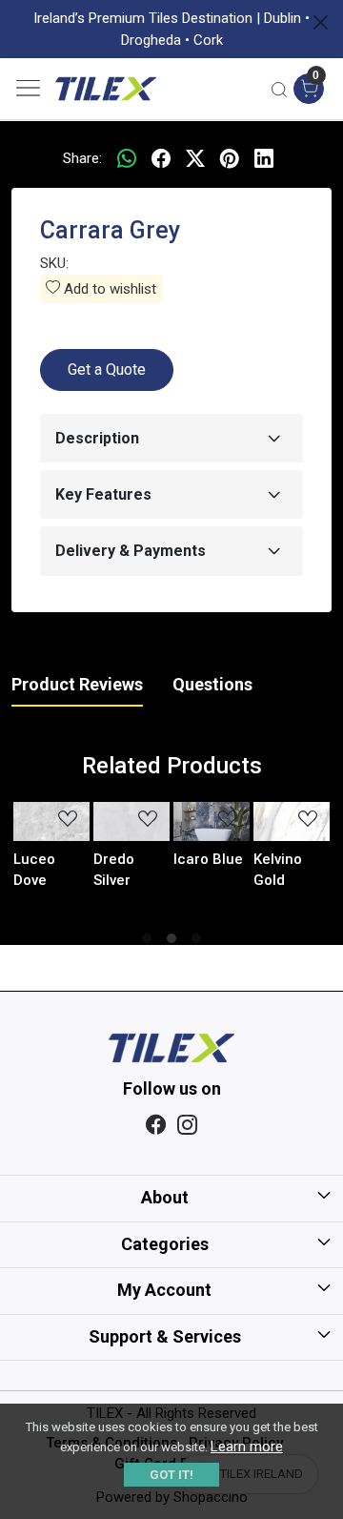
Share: (82, 158)
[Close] (320, 22)
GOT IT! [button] (171, 1475)
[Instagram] (187, 1126)
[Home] (105, 88)
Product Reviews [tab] (77, 684)
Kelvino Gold (277, 870)
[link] (279, 89)
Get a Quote (107, 369)
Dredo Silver (113, 870)
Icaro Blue (208, 859)
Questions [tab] (212, 684)
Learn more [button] (247, 1446)
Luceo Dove (34, 870)
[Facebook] (156, 1126)
